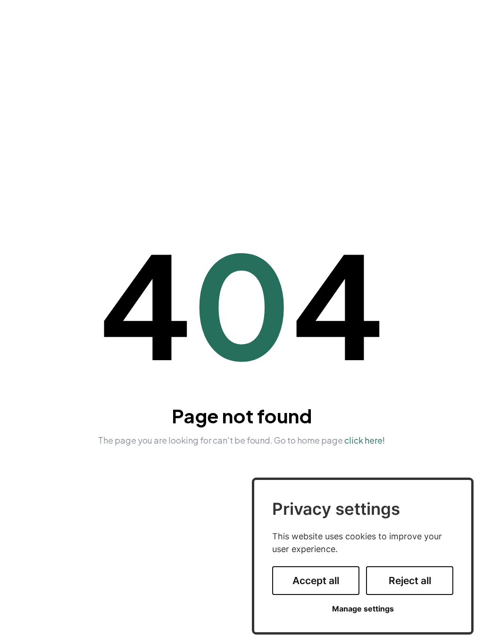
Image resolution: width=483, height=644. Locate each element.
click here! (364, 440)
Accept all (315, 580)
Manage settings (363, 608)
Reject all (410, 580)
